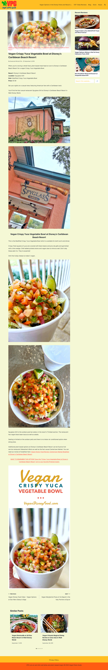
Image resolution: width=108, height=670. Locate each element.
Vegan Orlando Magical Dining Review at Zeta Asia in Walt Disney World (53, 638)
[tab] (36, 648)
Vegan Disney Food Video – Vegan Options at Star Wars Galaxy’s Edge (22, 596)
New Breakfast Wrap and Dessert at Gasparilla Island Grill (86, 74)
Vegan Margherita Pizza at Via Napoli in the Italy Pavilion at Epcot (56, 596)
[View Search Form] (105, 4)
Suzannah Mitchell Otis (16, 61)
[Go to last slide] (12, 631)
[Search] (97, 81)
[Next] (66, 631)
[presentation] (24, 623)
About (100, 5)
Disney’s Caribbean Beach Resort (22, 47)
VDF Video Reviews (80, 5)
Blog (89, 5)
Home (10, 47)
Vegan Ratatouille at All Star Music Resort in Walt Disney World (22, 638)
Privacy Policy (54, 660)
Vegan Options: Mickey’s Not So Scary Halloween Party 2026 (87, 53)
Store (94, 5)
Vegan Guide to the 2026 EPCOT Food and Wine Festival (87, 31)
